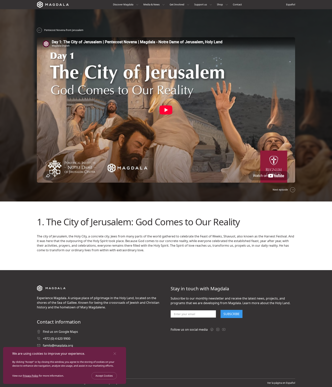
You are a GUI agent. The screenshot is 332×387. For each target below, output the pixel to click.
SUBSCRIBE (231, 314)
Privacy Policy (30, 375)
